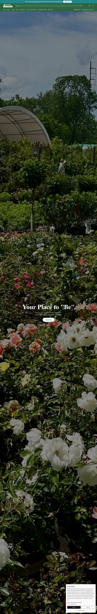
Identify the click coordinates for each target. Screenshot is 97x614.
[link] (81, 610)
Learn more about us (71, 604)
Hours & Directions (31, 9)
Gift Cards (50, 9)
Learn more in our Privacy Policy (74, 602)
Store (8, 9)
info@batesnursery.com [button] (88, 9)
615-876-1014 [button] (77, 9)
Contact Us (22, 9)
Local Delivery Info (42, 9)
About (13, 9)
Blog (4, 9)
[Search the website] (81, 6)
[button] (67, 2)
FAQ (17, 9)
